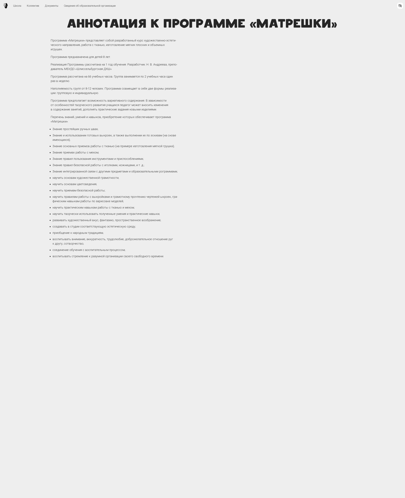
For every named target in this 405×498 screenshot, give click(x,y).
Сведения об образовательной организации (90, 5)
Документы (51, 5)
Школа (17, 5)
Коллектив (33, 5)
